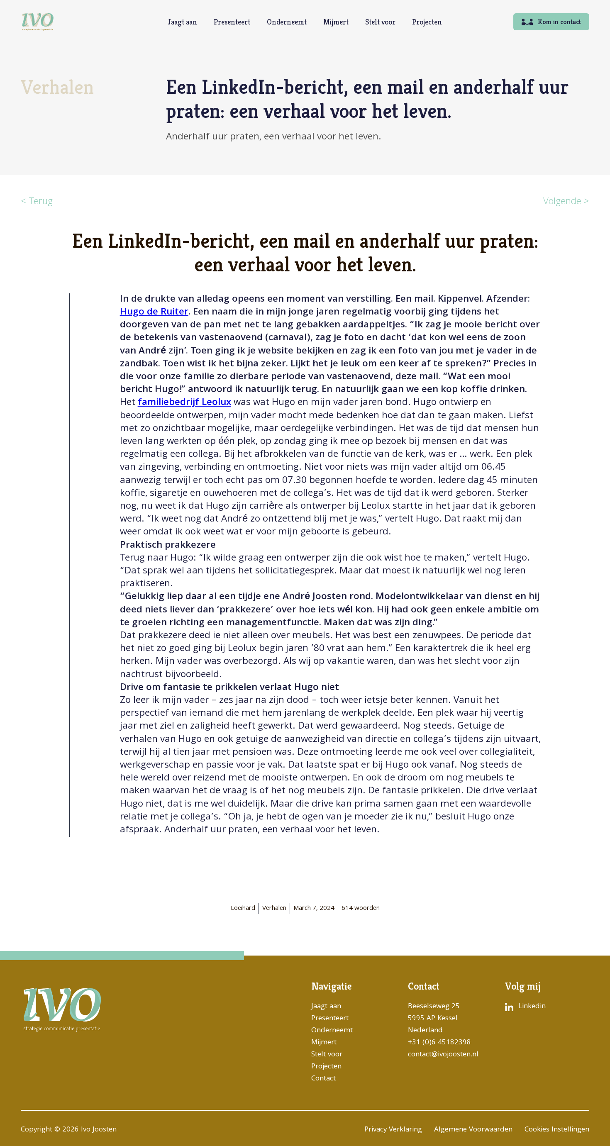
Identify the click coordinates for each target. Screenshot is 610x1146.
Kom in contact (559, 21)
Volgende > (566, 202)
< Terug (37, 202)
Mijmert (336, 22)
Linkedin (532, 1007)
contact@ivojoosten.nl (443, 1055)
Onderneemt (287, 22)
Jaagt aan (182, 22)
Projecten (427, 22)
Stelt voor (380, 22)
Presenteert (232, 22)
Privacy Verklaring (393, 1130)
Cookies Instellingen (557, 1130)
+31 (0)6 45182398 (439, 1043)
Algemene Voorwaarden (473, 1130)
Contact (323, 1079)
